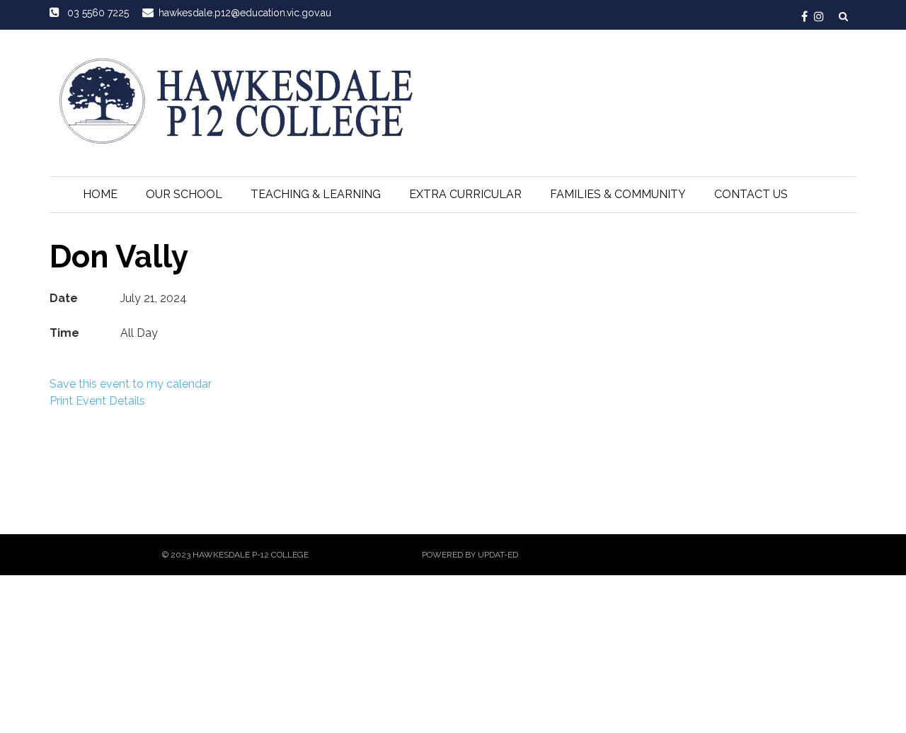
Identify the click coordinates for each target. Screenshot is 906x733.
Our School (184, 194)
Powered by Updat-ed (470, 555)
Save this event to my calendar (131, 384)
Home (100, 194)
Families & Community (618, 194)
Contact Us (751, 194)
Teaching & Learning (316, 194)
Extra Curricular (465, 194)
